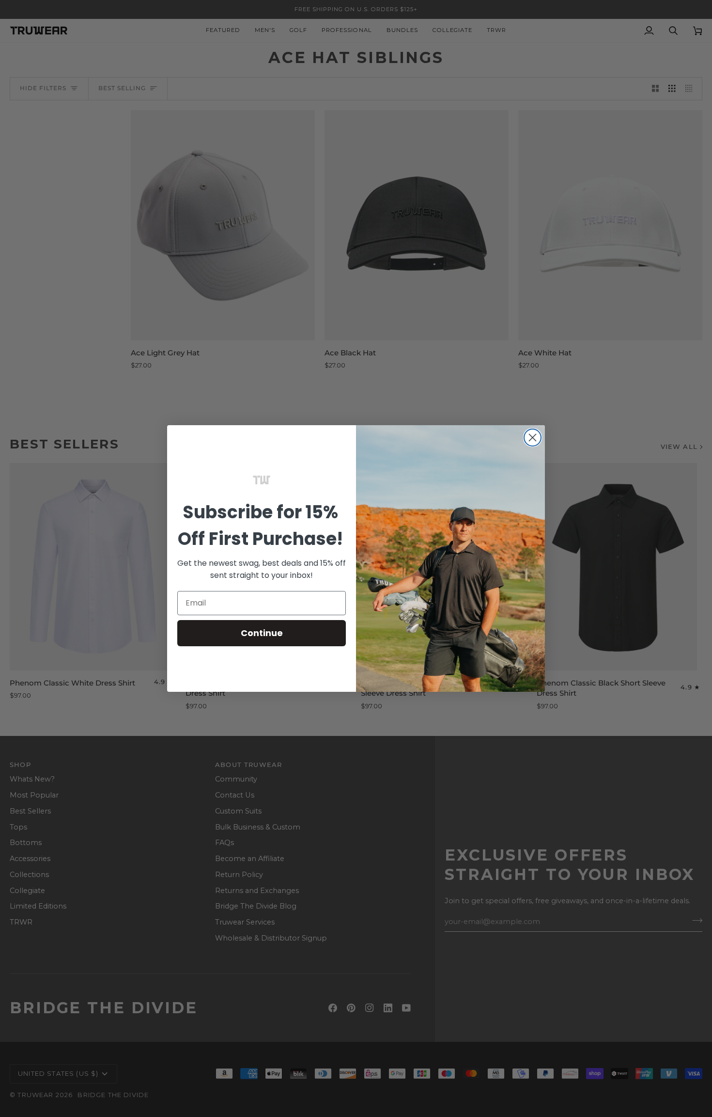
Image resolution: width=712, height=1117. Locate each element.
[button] (261, 480)
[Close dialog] (532, 437)
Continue (262, 633)
